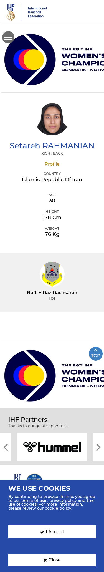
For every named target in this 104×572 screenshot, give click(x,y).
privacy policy (63, 500)
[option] (52, 446)
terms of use (33, 500)
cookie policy (58, 508)
